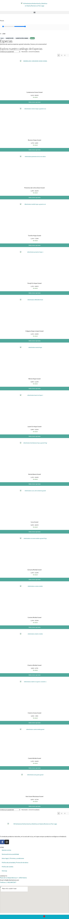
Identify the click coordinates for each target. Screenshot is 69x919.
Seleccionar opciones (35, 102)
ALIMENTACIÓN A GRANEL (22, 38)
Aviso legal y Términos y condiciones (13, 858)
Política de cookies (7, 867)
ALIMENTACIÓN (9, 38)
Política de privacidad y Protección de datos (15, 862)
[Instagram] (6, 842)
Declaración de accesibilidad (10, 854)
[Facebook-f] (2, 842)
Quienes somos (6, 850)
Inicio (2, 38)
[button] (34, 12)
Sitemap (4, 871)
